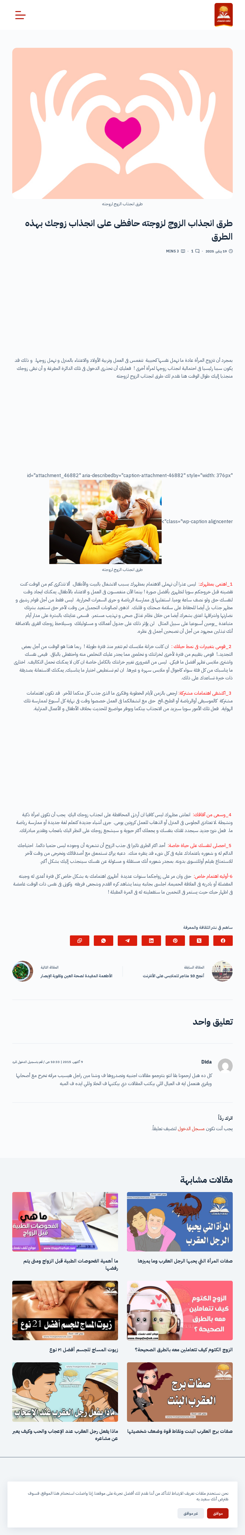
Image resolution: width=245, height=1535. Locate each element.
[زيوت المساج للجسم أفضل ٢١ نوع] (65, 1310)
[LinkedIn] (151, 940)
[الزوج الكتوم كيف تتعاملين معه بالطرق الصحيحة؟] (180, 1310)
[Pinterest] (175, 940)
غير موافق (190, 1513)
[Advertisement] (122, 307)
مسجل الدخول (191, 1128)
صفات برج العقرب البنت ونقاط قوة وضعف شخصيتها (180, 1431)
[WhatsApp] (103, 940)
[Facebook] (223, 940)
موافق (218, 1513)
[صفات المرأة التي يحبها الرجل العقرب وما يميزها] (180, 1221)
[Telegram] (127, 940)
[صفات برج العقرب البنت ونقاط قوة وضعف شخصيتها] (180, 1392)
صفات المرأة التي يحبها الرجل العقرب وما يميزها (185, 1261)
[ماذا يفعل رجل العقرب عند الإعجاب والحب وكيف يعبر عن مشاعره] (65, 1392)
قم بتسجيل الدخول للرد (27, 1061)
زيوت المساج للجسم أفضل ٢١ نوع (83, 1349)
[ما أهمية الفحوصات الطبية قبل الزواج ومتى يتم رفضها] (65, 1221)
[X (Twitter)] (199, 940)
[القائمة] (20, 15)
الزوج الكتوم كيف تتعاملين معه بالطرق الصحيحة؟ (184, 1349)
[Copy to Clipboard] (79, 940)
